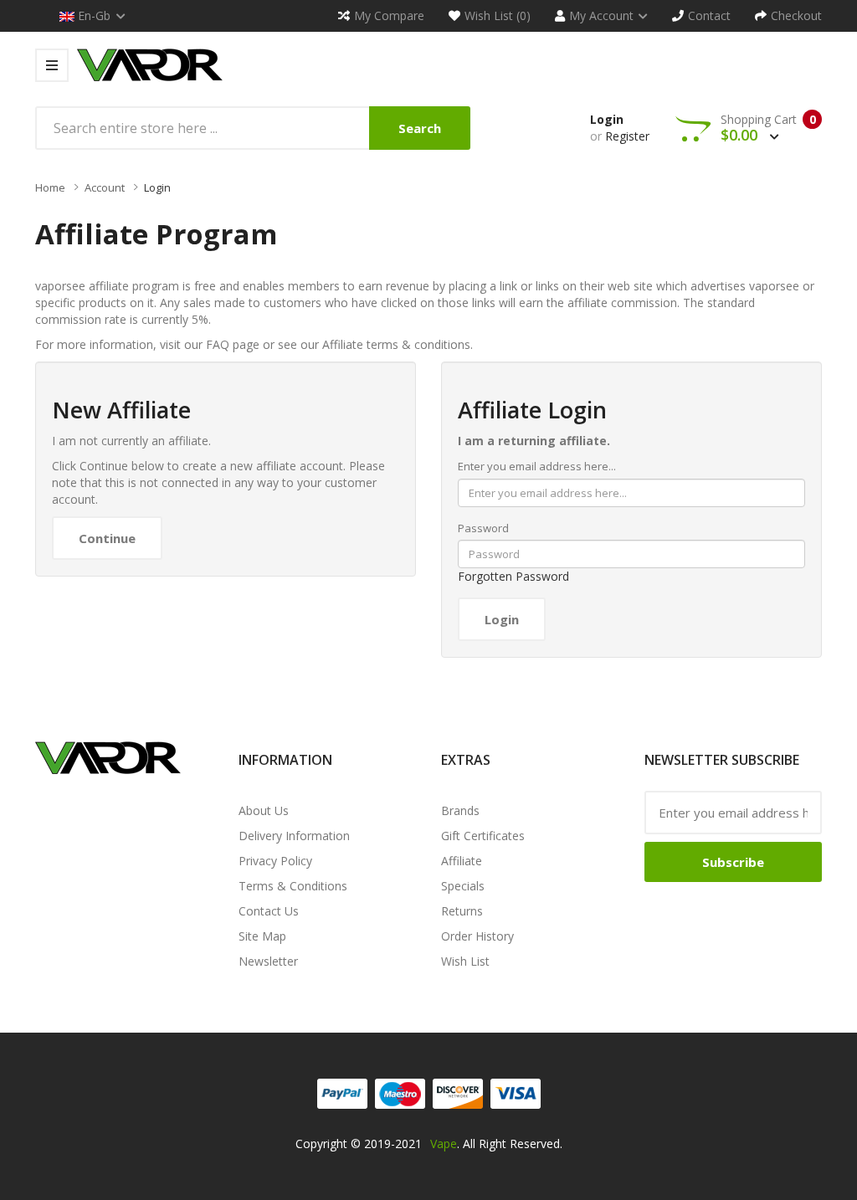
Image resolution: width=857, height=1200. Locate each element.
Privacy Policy (275, 861)
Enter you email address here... (537, 466)
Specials (463, 886)
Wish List (465, 961)
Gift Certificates (483, 836)
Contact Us (269, 911)
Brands (460, 810)
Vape (443, 1143)
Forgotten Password (513, 576)
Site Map (262, 936)
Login (607, 119)
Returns (462, 911)
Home (50, 187)
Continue (107, 538)
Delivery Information (294, 836)
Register (627, 136)
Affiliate (461, 861)
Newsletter (268, 961)
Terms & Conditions (293, 886)
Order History (477, 936)
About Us (264, 810)
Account (105, 187)
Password (483, 528)
